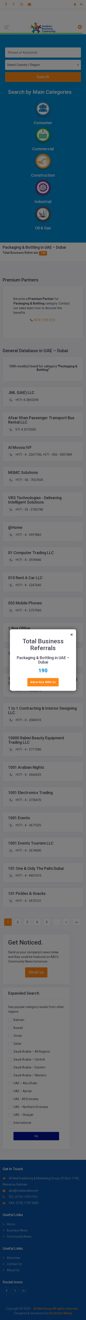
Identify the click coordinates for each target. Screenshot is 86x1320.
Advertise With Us (43, 682)
